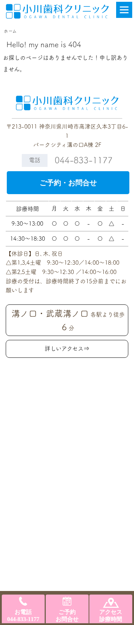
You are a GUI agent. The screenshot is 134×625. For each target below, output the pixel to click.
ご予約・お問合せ (68, 183)
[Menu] (124, 10)
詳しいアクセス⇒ (67, 348)
